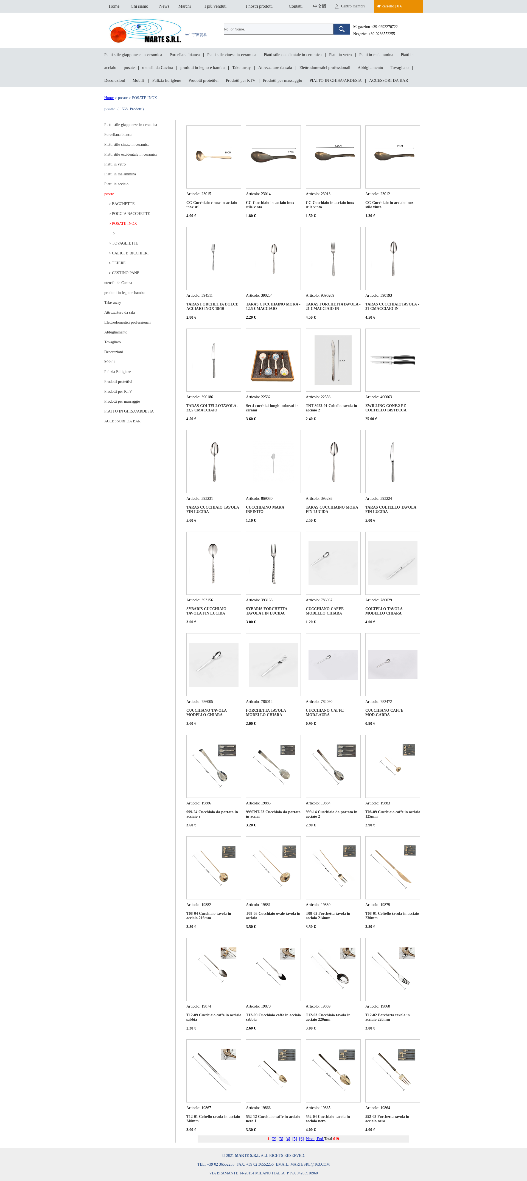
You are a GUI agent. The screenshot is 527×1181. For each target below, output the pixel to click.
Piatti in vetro (340, 54)
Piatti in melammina (376, 54)
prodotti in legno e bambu (202, 67)
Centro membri (353, 6)
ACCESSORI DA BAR (388, 80)
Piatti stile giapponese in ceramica (133, 54)
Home (114, 6)
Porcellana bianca (185, 54)
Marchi (184, 6)
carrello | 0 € (392, 6)
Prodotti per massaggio (282, 80)
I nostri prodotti (259, 6)
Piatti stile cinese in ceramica (231, 54)
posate (129, 67)
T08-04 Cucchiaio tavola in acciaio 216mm (208, 915)
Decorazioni (114, 80)
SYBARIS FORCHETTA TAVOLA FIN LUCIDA (266, 611)
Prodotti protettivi (203, 80)
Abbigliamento (370, 67)
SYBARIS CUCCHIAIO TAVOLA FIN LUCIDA (206, 611)
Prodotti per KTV (241, 80)
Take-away (241, 67)
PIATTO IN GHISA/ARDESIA (336, 80)
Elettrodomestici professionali (324, 67)
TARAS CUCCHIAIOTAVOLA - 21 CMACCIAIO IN (392, 306)
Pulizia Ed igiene (166, 80)
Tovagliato (400, 67)
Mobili (139, 80)
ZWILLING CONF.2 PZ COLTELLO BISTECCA (386, 408)
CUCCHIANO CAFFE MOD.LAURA (325, 712)
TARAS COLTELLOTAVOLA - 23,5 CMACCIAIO (212, 408)
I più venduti (215, 6)
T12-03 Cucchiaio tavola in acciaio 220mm (328, 1017)
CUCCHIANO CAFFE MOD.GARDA (384, 712)
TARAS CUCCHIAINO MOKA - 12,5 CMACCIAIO (273, 306)
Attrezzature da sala (275, 67)
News (164, 6)
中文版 (319, 6)
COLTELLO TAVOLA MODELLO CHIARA (383, 611)
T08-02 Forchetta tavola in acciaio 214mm (328, 915)
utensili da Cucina (157, 67)
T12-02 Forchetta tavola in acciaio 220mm (387, 1017)
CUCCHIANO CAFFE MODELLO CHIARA (325, 611)
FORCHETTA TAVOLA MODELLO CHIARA (266, 712)
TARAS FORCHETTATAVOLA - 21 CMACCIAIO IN (333, 306)
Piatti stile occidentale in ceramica (293, 54)
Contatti (295, 6)
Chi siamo (139, 6)
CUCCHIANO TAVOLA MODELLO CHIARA (206, 712)
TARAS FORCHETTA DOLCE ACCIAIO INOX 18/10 (212, 306)
